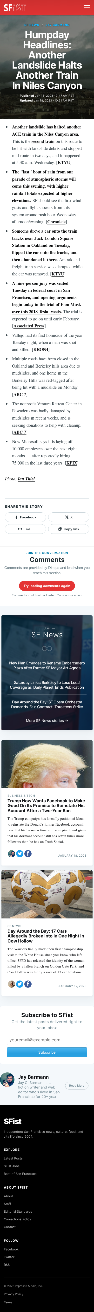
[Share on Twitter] (20, 854)
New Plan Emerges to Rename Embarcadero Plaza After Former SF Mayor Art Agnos (47, 665)
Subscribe (47, 1052)
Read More (76, 1085)
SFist (13, 1121)
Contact (10, 1227)
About (8, 1196)
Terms (8, 1302)
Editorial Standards (18, 1211)
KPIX (71, 462)
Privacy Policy (13, 1294)
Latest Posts (13, 1158)
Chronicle (56, 221)
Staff (7, 1204)
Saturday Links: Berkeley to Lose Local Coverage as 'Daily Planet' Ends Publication (47, 685)
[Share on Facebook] (28, 854)
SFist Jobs (12, 1166)
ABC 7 (19, 394)
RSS (7, 1265)
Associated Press (28, 325)
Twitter (9, 1257)
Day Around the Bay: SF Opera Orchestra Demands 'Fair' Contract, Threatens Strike (47, 704)
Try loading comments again (47, 586)
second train (43, 141)
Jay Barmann (58, 25)
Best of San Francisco (20, 1174)
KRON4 (40, 349)
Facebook (11, 1249)
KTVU (64, 162)
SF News (31, 25)
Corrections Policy (17, 1219)
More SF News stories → (47, 720)
